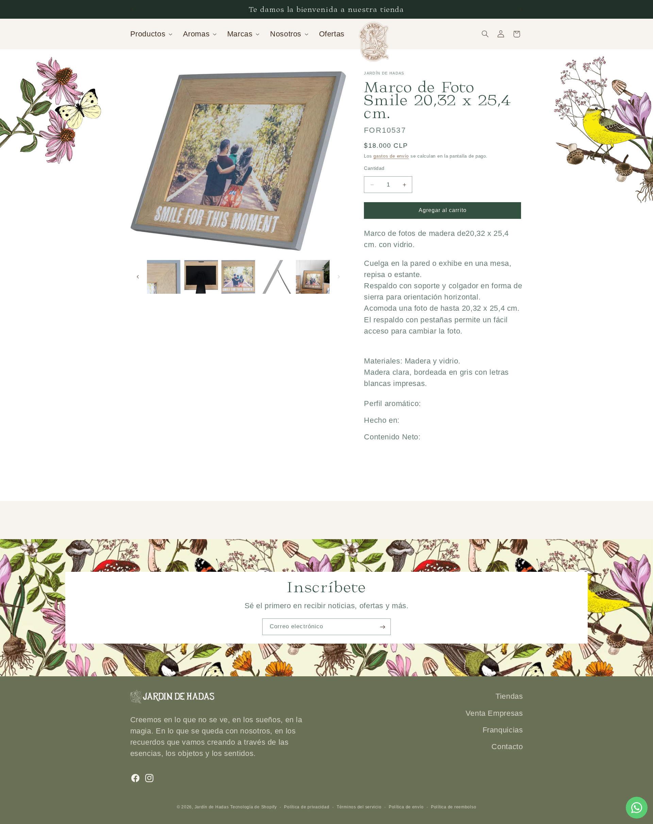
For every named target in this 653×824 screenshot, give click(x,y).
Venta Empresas (494, 713)
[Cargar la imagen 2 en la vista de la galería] (164, 277)
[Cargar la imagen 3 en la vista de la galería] (201, 277)
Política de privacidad (306, 807)
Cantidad (374, 168)
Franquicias (503, 729)
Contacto (507, 746)
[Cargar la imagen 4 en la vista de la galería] (238, 277)
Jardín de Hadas (212, 807)
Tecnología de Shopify (253, 807)
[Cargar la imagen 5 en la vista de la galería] (275, 277)
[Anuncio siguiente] (520, 9)
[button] (150, 34)
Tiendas (509, 696)
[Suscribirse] (382, 626)
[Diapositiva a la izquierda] (137, 276)
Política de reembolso (453, 807)
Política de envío (406, 807)
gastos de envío (391, 156)
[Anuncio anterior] (132, 9)
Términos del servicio (359, 807)
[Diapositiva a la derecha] (338, 276)
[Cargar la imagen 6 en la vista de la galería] (313, 277)
